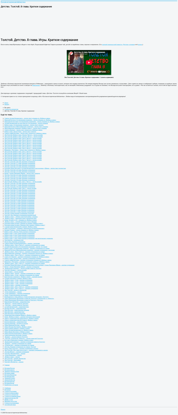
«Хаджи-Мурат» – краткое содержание (16, 352)
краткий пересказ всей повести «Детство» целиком (118, 44)
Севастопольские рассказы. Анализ (15, 335)
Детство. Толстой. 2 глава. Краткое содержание (19, 210)
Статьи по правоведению (12, 396)
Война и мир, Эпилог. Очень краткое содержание (20, 232)
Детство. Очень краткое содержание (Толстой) (19, 213)
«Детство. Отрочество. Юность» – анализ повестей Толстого (23, 338)
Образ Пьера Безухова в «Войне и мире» (17, 332)
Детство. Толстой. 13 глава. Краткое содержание (19, 193)
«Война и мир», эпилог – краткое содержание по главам (22, 273)
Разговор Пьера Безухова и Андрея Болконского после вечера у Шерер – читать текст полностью (35, 168)
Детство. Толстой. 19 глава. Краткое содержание (19, 180)
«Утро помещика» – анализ (13, 292)
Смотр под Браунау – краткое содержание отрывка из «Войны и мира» (26, 257)
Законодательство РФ (11, 398)
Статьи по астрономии (11, 403)
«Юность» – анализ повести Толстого (16, 303)
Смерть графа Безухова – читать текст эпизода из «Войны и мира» (25, 133)
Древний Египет (9, 378)
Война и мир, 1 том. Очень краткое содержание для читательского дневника (28, 238)
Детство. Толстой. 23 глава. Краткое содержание (19, 171)
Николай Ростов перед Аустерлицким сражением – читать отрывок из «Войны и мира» (32, 121)
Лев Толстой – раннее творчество (15, 358)
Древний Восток (9, 380)
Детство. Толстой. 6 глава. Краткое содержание (19, 203)
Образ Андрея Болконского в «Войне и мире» (18, 330)
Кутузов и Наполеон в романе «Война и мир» (18, 340)
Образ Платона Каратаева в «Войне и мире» (18, 333)
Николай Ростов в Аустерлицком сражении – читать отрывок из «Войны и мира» (30, 120)
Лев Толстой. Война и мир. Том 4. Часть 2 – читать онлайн (23, 140)
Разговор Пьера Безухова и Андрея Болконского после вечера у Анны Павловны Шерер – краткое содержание (39, 265)
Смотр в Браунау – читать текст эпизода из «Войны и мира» (23, 130)
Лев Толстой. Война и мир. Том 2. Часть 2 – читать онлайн (23, 156)
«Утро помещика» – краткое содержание (17, 293)
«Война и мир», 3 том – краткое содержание (18, 280)
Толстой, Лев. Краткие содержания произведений (20, 215)
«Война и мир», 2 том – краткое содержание (18, 282)
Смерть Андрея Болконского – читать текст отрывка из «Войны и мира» (27, 118)
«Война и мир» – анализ (12, 357)
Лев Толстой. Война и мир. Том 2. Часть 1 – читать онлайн (23, 158)
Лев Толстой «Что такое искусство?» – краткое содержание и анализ (26, 350)
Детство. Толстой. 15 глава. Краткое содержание (19, 190)
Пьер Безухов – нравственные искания (16, 310)
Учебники (7, 388)
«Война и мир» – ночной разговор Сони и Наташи (20, 222)
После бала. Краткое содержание (14, 242)
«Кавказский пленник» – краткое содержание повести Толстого (24, 342)
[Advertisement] (56, 23)
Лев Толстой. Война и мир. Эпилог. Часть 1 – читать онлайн (23, 136)
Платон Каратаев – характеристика (15, 322)
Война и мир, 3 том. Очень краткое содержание (19, 233)
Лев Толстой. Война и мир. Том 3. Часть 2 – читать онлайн (23, 145)
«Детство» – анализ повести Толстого (16, 305)
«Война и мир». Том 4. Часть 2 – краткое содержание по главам (24, 252)
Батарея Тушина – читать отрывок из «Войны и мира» (21, 230)
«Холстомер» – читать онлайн (13, 272)
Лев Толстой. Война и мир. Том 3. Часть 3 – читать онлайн (23, 146)
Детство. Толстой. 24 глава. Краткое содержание (19, 170)
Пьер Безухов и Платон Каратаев (14, 313)
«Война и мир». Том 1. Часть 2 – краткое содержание (21, 287)
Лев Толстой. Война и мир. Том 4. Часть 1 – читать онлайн (23, 143)
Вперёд (6, 104)
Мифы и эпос (8, 399)
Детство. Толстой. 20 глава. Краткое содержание (19, 178)
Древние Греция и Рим (11, 371)
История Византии (10, 375)
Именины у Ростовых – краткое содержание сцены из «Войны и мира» (27, 262)
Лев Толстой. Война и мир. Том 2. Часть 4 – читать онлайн (23, 153)
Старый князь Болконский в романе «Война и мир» (20, 227)
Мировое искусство (10, 401)
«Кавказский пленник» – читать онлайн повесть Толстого (22, 268)
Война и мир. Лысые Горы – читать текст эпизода (20, 131)
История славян (9, 373)
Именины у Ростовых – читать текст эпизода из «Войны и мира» (25, 150)
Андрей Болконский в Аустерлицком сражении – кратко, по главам (25, 247)
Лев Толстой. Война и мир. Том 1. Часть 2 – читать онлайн (23, 181)
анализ (140, 44)
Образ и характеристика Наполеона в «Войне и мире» (21, 318)
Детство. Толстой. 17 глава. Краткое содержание (19, 185)
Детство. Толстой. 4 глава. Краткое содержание (19, 207)
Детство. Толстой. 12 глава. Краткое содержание (19, 195)
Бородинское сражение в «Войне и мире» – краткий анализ (23, 277)
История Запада (9, 370)
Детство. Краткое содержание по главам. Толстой (20, 347)
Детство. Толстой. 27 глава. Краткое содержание (19, 163)
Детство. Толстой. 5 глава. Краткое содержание (19, 205)
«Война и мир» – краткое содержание (16, 285)
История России (9, 368)
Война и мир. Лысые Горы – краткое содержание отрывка (22, 258)
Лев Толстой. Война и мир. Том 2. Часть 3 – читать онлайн (23, 155)
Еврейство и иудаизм (11, 385)
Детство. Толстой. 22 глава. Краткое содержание (19, 175)
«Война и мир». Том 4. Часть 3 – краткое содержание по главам (24, 245)
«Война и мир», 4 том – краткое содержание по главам (21, 275)
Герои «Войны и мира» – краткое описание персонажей (22, 317)
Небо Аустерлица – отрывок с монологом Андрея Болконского (24, 228)
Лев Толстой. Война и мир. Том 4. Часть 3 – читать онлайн (23, 141)
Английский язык (10, 404)
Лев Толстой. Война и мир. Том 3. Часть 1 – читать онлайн (23, 148)
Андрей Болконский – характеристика (16, 307)
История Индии (9, 381)
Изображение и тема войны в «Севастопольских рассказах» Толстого (26, 297)
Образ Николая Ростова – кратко (14, 325)
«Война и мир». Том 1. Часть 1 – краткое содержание (21, 288)
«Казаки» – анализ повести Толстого (16, 337)
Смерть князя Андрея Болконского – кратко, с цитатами (22, 243)
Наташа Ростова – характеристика (15, 308)
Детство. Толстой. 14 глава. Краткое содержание (19, 191)
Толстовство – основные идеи (13, 240)
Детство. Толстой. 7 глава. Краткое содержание (19, 201)
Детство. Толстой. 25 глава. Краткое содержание (19, 166)
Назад (6, 103)
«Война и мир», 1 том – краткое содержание (18, 283)
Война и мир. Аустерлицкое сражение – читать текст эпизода (23, 125)
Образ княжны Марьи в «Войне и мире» (17, 328)
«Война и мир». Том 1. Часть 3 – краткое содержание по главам (24, 263)
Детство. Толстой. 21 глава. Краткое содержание (19, 176)
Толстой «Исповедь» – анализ (13, 362)
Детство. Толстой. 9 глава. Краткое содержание (19, 200)
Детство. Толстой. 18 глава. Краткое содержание (19, 183)
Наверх (3, 409)
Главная (6, 365)
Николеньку (36, 85)
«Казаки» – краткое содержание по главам (17, 343)
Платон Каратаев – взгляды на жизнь (16, 323)
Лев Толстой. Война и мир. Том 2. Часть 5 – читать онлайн (23, 151)
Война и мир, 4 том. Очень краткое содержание (19, 235)
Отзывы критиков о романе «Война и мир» (18, 278)
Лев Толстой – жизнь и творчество (15, 290)
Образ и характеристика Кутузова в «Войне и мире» (21, 320)
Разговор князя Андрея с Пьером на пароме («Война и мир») (23, 223)
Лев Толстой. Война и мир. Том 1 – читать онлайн (20, 188)
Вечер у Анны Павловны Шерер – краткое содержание (21, 267)
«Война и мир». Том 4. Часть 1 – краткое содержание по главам (24, 255)
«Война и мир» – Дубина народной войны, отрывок (21, 217)
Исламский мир (9, 376)
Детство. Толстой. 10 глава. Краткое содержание (19, 198)
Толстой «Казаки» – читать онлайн (15, 270)
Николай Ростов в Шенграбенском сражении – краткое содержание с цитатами (29, 250)
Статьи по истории (10, 391)
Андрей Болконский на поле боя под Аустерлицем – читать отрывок (26, 123)
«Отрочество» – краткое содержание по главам (19, 345)
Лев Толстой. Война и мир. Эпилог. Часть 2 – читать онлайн (23, 135)
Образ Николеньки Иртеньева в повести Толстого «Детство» (23, 300)
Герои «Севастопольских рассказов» (16, 295)
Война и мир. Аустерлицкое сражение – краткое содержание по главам (26, 248)
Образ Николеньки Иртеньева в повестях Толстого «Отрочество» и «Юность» (29, 298)
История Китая (9, 383)
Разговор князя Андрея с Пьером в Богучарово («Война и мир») (24, 225)
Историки (7, 389)
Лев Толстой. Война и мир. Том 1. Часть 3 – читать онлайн (23, 160)
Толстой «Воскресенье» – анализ (14, 353)
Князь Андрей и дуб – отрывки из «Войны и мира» (20, 220)
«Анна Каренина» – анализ (13, 355)
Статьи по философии (11, 393)
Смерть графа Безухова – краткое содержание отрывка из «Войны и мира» (28, 260)
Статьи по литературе (11, 394)
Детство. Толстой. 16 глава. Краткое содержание (19, 186)
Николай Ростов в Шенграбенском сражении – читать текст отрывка (26, 126)
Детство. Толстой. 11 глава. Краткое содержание (19, 196)
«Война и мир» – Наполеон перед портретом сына (20, 218)
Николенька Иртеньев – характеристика (17, 302)
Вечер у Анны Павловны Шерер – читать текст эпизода (22, 173)
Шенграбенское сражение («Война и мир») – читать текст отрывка (25, 128)
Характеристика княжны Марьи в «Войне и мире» (20, 315)
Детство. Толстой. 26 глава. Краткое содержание (19, 165)
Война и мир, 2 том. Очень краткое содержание (19, 237)
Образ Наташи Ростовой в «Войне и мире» (18, 327)
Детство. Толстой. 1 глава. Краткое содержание (19, 212)
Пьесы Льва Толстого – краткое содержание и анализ (21, 348)
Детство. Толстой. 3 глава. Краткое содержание (19, 208)
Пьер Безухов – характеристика (14, 312)
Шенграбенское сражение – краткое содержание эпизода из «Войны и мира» (28, 253)
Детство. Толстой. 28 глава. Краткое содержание (19, 161)
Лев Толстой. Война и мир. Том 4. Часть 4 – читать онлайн (23, 138)
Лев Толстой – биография (12, 360)
